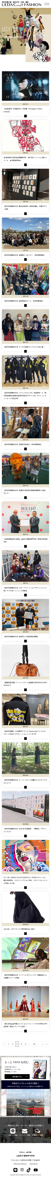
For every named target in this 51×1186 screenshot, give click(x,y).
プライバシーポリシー (20, 1164)
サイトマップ (34, 1164)
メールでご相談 (24, 1135)
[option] (25, 1102)
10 (34, 1044)
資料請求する (17, 1076)
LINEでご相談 (13, 1135)
